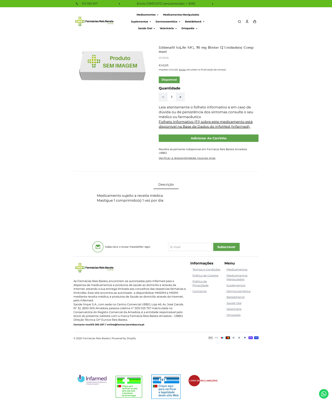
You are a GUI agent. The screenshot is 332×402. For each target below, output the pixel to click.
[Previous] (119, 3)
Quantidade (169, 88)
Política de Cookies (205, 275)
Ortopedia (188, 28)
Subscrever (226, 247)
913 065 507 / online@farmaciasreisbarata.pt (117, 324)
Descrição (166, 184)
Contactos (199, 291)
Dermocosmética (167, 21)
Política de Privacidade (200, 283)
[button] (239, 21)
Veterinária (167, 28)
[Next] (212, 3)
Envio (182, 69)
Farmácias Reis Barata (96, 338)
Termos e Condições (206, 269)
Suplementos (140, 21)
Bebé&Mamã (193, 21)
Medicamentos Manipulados (181, 14)
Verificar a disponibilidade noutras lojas (187, 158)
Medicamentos (146, 14)
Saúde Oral (145, 28)
